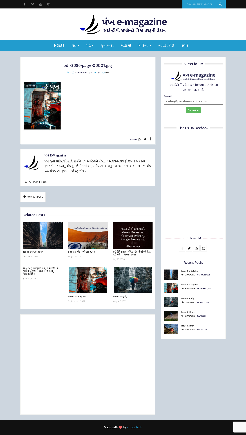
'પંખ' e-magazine (188, 274)
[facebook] (24, 4)
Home (59, 46)
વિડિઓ (143, 46)
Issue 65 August (77, 296)
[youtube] (40, 4)
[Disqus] (88, 365)
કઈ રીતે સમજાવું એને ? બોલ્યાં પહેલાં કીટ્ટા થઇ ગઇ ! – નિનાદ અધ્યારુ (131, 253)
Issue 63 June (188, 312)
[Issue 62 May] (171, 329)
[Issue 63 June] (171, 316)
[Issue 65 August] (88, 280)
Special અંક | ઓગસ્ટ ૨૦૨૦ (81, 252)
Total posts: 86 (35, 182)
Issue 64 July (120, 296)
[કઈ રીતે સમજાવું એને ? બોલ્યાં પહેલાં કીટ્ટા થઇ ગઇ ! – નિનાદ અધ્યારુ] (133, 235)
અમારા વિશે (166, 46)
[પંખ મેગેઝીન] (123, 24)
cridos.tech (134, 427)
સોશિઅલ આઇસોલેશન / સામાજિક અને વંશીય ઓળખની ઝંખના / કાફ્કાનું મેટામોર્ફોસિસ (41, 271)
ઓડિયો (126, 46)
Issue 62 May (187, 326)
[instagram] (49, 4)
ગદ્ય (73, 46)
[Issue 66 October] (43, 235)
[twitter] (32, 4)
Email (168, 96)
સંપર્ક (185, 46)
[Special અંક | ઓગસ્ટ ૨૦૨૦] (88, 235)
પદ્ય (88, 46)
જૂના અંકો (107, 46)
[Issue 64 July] (133, 280)
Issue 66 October (33, 252)
